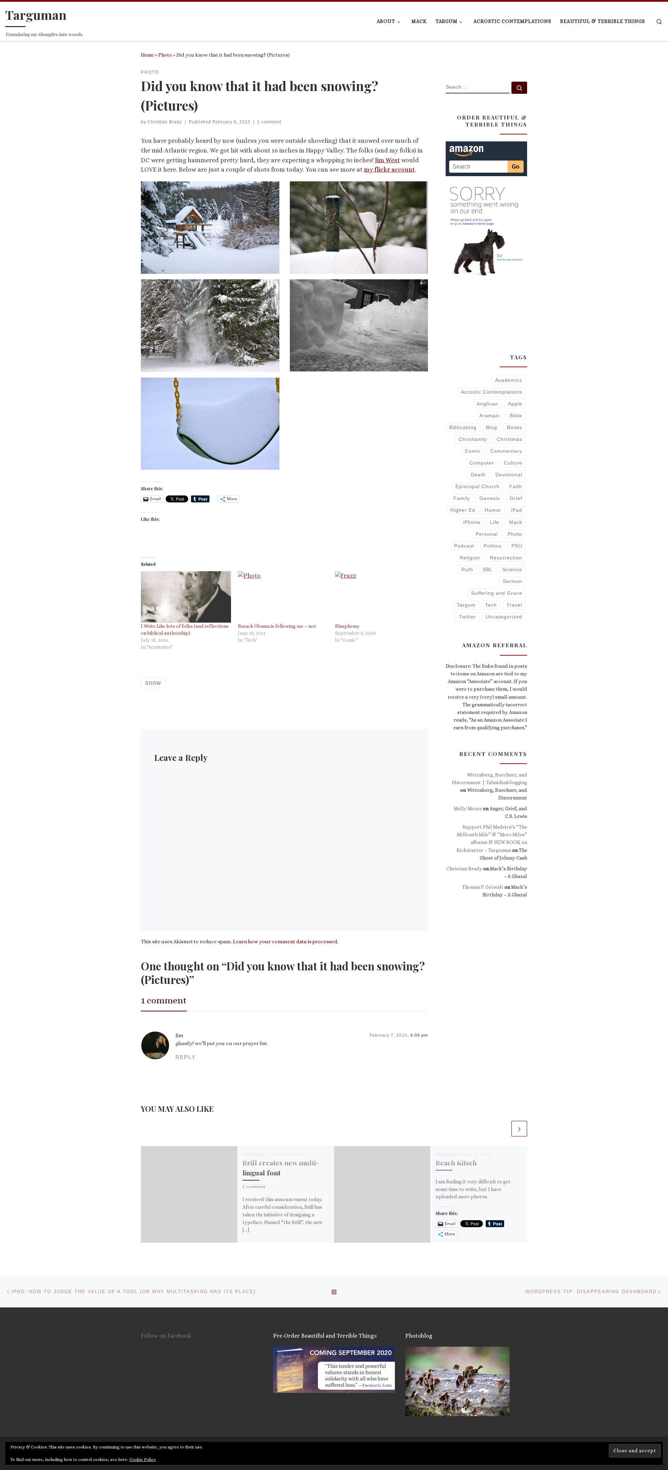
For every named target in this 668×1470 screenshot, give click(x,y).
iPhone (471, 522)
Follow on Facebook (166, 1335)
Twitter (467, 616)
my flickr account (389, 169)
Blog (491, 427)
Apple (515, 403)
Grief (516, 498)
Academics (508, 380)
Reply (185, 1057)
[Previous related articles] (502, 1128)
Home (147, 55)
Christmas (509, 439)
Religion (470, 557)
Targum (466, 605)
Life (494, 522)
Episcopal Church (477, 486)
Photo (165, 55)
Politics (493, 546)
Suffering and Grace (496, 593)
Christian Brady (165, 122)
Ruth (467, 569)
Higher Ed (462, 510)
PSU (516, 546)
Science (512, 569)
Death (478, 474)
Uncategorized (504, 616)
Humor (493, 510)
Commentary (506, 451)
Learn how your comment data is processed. (285, 941)
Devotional (508, 474)
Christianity (473, 439)
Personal (487, 534)
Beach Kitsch (456, 1162)
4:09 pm (419, 1035)
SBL (488, 569)
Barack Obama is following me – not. (277, 626)
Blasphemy (347, 626)
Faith (515, 486)
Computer (481, 463)
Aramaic (489, 415)
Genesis (489, 498)
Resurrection (506, 557)
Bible (516, 415)
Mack (515, 522)
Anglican (487, 403)
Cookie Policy (142, 1459)
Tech (491, 605)
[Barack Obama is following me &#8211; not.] (283, 597)
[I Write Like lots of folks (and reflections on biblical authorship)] (186, 597)
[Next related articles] (519, 1128)
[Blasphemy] (380, 597)
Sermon (512, 581)
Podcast (464, 546)
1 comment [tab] (164, 1000)
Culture (513, 463)
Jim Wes (386, 160)
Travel (514, 605)
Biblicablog (463, 427)
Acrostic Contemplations (491, 392)
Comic (472, 451)
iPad (516, 510)
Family (461, 498)
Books (514, 427)
